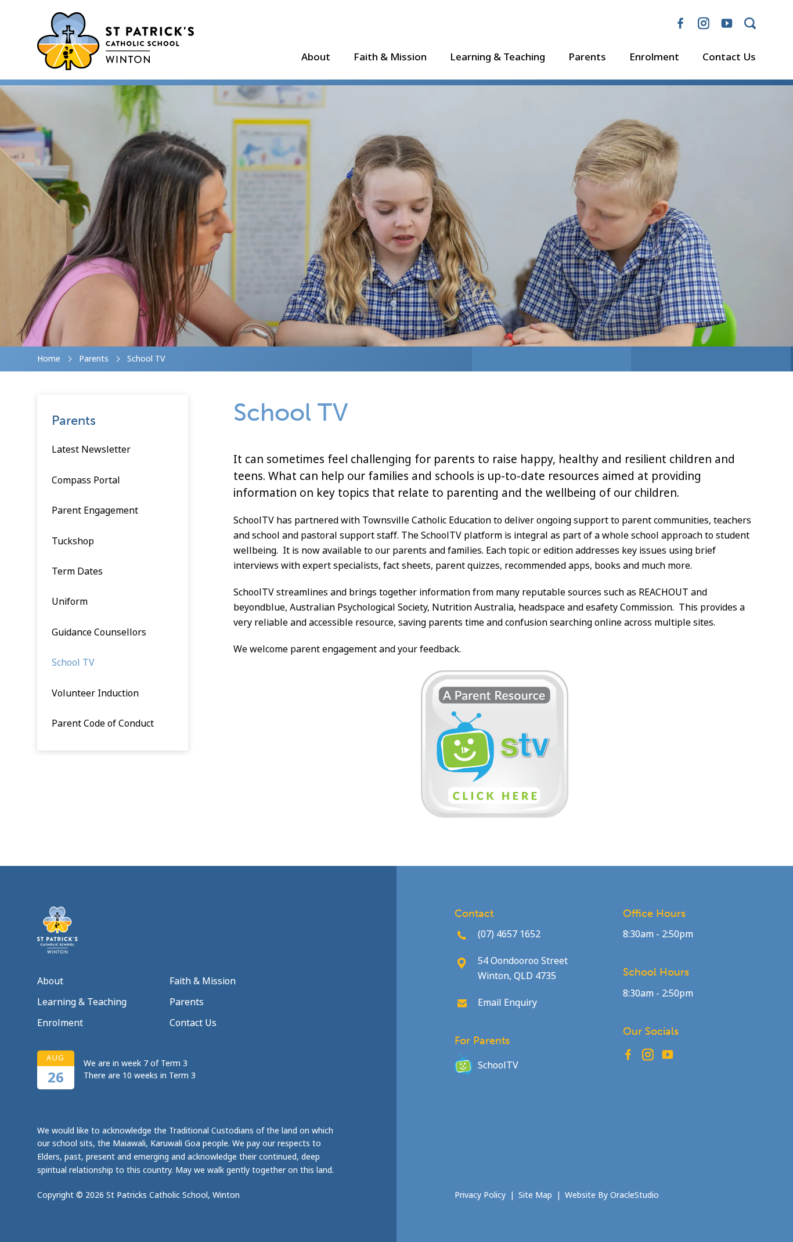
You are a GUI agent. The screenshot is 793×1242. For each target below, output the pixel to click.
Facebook (680, 19)
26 (56, 1077)
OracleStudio (634, 1195)
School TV (73, 662)
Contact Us (729, 57)
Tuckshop (73, 541)
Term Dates (77, 571)
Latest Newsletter (91, 449)
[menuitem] (315, 57)
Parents (587, 57)
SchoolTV (498, 1065)
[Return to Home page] (115, 42)
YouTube (726, 19)
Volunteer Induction (95, 693)
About (315, 57)
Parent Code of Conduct (103, 723)
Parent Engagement (95, 510)
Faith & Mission (390, 57)
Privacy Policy (480, 1195)
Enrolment (654, 57)
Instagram (703, 19)
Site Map (535, 1195)
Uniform (70, 601)
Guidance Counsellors (99, 632)
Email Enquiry (507, 1002)
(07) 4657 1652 (509, 934)
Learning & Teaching (497, 57)
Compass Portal (86, 480)
